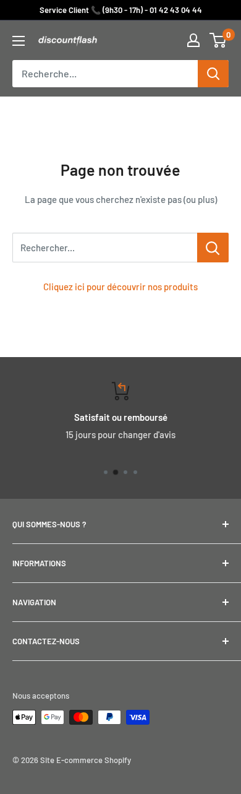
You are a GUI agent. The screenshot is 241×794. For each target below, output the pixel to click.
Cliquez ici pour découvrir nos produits (120, 286)
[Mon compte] (193, 40)
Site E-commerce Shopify (85, 760)
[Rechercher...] (213, 247)
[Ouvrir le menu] (18, 41)
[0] (218, 40)
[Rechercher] (213, 73)
